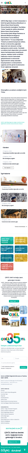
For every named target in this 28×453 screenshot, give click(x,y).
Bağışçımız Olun (13, 442)
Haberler (3, 6)
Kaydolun (23, 367)
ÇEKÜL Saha (4, 417)
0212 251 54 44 (13, 382)
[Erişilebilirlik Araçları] (25, 450)
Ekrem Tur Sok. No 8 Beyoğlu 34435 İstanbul (11, 380)
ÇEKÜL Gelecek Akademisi (7, 414)
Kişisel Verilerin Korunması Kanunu (9, 401)
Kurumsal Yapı (4, 394)
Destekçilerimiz (5, 397)
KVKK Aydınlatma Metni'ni (8, 366)
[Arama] (25, 2)
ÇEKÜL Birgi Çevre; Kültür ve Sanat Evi (10, 419)
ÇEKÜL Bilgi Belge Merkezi (7, 412)
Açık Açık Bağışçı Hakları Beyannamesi (10, 403)
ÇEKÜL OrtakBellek (5, 421)
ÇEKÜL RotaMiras (5, 423)
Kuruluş (2, 390)
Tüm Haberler (7, 167)
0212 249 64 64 (5, 382)
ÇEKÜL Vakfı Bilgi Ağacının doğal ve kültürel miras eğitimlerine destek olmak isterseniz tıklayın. (12, 123)
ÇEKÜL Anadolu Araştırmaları (8, 410)
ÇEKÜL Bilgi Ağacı (5, 416)
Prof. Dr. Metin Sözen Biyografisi (8, 392)
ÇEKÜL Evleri (4, 399)
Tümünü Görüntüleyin (20, 226)
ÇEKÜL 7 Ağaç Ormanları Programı (9, 408)
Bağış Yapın (13, 301)
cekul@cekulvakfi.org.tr (6, 384)
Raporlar (3, 396)
